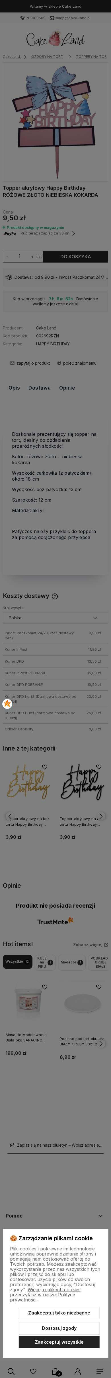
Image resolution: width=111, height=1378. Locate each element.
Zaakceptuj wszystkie (59, 1342)
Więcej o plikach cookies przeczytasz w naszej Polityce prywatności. (45, 1295)
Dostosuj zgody (59, 1328)
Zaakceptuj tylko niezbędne (59, 1313)
